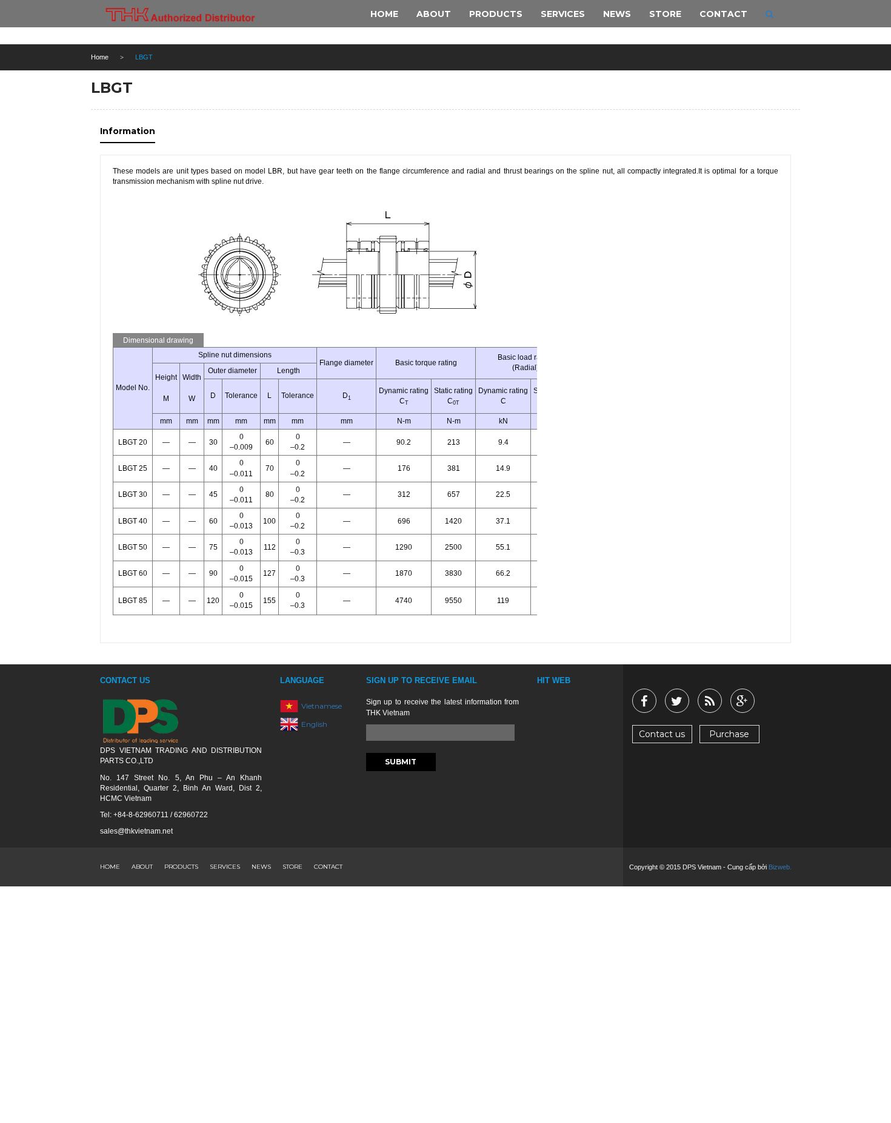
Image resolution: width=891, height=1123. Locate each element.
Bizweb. (780, 867)
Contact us (662, 734)
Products (181, 867)
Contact (328, 867)
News (261, 867)
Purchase (729, 734)
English (314, 724)
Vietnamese (321, 705)
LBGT (112, 87)
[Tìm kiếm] (769, 13)
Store (292, 867)
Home (99, 57)
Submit (400, 761)
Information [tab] (127, 131)
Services (225, 867)
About (142, 867)
